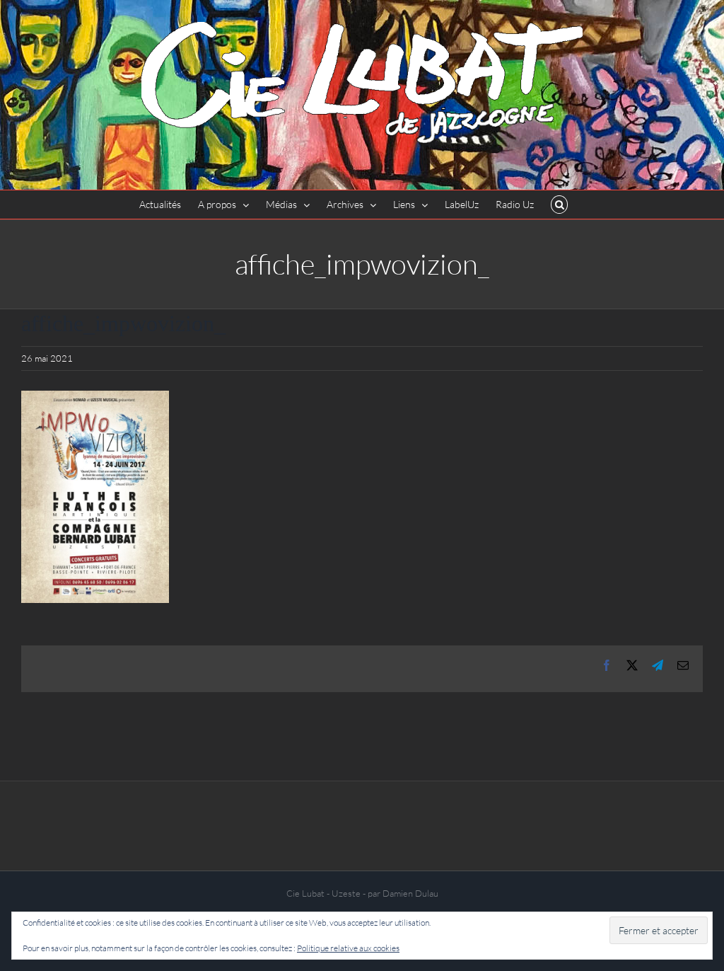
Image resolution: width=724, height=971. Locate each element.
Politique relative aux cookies (348, 948)
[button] (559, 204)
